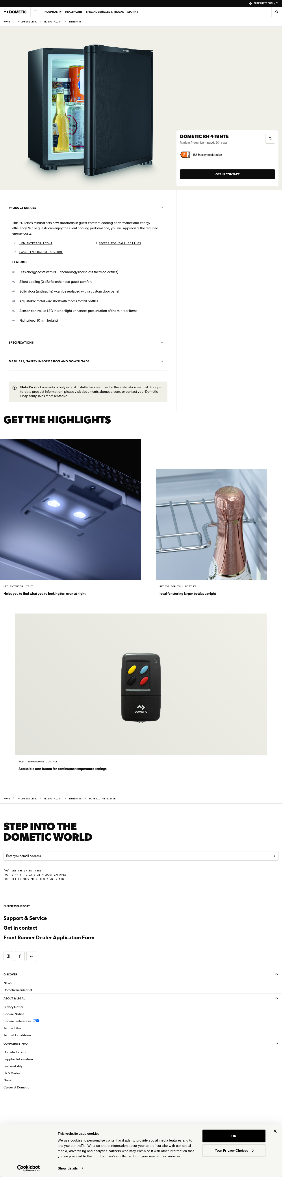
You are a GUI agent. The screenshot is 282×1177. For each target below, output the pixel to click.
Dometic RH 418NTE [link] (102, 798)
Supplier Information (18, 1059)
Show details (68, 1168)
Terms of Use (12, 1028)
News (21, 983)
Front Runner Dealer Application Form (49, 937)
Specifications (21, 342)
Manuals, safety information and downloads (49, 361)
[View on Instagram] (8, 956)
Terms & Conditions (17, 1035)
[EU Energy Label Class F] (185, 155)
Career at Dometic (30, 1087)
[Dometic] (15, 11)
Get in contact (227, 174)
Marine (132, 11)
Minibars (75, 21)
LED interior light (35, 243)
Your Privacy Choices (231, 1150)
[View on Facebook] (20, 956)
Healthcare (73, 11)
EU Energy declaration (207, 154)
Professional (27, 21)
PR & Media (25, 1073)
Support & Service (25, 918)
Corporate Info (16, 1043)
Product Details (22, 207)
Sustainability (13, 1066)
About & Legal (14, 998)
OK (233, 1136)
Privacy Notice (14, 1007)
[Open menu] (35, 12)
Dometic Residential (32, 990)
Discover (10, 974)
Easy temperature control (41, 252)
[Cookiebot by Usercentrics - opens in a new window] (28, 1168)
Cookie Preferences (17, 1021)
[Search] (276, 12)
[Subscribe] (274, 856)
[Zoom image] (90, 108)
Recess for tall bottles (120, 243)
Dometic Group (28, 1052)
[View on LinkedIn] (31, 956)
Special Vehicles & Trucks (105, 11)
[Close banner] (275, 1131)
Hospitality (53, 11)
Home (7, 21)
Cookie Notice (14, 1014)
